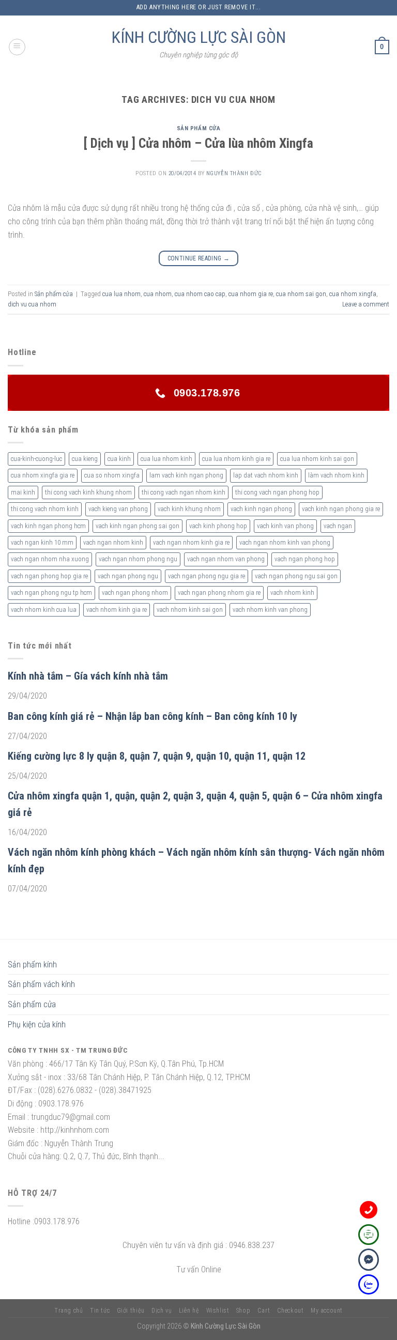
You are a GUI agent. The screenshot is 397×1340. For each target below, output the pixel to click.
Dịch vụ (161, 1310)
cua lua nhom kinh (166, 459)
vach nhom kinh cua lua (44, 609)
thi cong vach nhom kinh (45, 509)
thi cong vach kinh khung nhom (88, 492)
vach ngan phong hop (304, 559)
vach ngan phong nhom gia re (219, 592)
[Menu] (17, 47)
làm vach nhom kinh (336, 475)
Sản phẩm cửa (199, 128)
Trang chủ (68, 1310)
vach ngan (338, 526)
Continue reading (198, 258)
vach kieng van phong (118, 509)
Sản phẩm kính (32, 964)
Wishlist (218, 1310)
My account (327, 1310)
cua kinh (119, 459)
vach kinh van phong (285, 526)
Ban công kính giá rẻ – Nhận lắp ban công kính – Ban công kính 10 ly (152, 716)
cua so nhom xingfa (112, 475)
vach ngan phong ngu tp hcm (51, 592)
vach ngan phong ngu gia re (206, 576)
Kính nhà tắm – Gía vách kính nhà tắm (88, 676)
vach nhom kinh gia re (116, 609)
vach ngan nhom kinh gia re (191, 542)
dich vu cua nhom (32, 304)
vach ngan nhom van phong (226, 559)
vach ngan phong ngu (128, 576)
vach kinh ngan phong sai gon (137, 526)
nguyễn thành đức (234, 173)
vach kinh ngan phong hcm (48, 526)
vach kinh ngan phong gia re (341, 509)
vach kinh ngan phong (261, 509)
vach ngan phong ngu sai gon (296, 576)
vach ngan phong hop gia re (49, 576)
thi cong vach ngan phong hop (277, 492)
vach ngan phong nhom (135, 592)
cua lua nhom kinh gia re (236, 459)
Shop (243, 1310)
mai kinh (23, 492)
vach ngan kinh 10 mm (42, 542)
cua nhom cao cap (200, 294)
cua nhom (158, 294)
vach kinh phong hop (218, 526)
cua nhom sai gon (301, 294)
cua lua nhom (121, 294)
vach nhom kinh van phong (270, 609)
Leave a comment (365, 304)
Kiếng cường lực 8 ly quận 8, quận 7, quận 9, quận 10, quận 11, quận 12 (157, 756)
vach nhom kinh (292, 592)
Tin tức (100, 1310)
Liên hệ (189, 1310)
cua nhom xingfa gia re (42, 475)
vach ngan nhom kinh (113, 542)
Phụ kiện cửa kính (37, 1024)
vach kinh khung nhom (189, 509)
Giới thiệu (131, 1310)
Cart (263, 1310)
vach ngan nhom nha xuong (50, 559)
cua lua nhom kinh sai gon (317, 459)
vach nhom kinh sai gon (190, 609)
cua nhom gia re (250, 294)
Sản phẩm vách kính (41, 984)
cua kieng (85, 459)
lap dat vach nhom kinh (265, 475)
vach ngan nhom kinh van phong (284, 542)
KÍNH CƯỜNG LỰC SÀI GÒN (199, 37)
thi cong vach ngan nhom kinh (183, 492)
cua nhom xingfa (352, 294)
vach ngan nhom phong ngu (138, 559)
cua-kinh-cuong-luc (36, 459)
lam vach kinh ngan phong (186, 475)
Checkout (290, 1310)
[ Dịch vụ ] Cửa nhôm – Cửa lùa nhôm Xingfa (198, 143)
